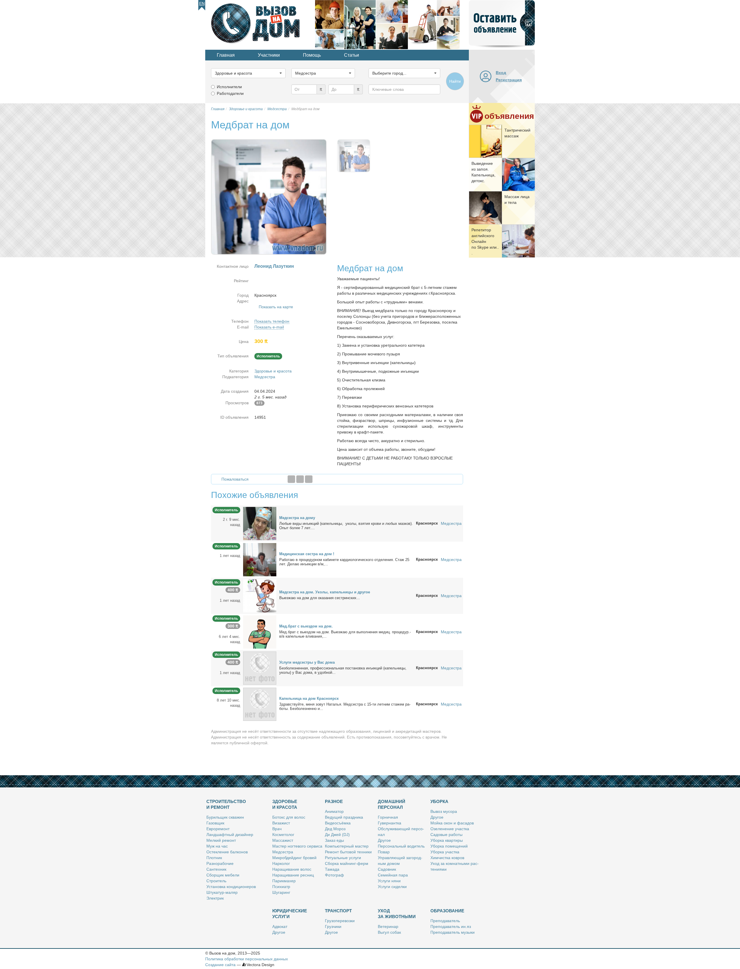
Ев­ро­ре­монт (218, 828)
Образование (447, 910)
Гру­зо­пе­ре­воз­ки (340, 920)
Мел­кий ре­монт (221, 840)
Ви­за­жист (281, 823)
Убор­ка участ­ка (444, 852)
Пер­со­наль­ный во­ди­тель (401, 846)
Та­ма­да (332, 869)
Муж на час (217, 846)
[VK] (308, 479)
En (202, 3)
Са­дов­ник (387, 869)
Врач (277, 828)
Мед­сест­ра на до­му (297, 518)
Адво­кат (279, 926)
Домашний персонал (391, 804)
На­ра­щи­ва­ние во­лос (291, 869)
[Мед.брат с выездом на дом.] (259, 631)
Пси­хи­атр (281, 886)
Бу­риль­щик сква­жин (225, 817)
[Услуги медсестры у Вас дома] (259, 667)
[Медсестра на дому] (259, 523)
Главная (226, 55)
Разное (334, 801)
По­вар (384, 852)
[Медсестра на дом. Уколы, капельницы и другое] (259, 595)
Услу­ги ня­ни (389, 880)
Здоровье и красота (273, 371)
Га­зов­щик (215, 823)
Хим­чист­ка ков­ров (447, 857)
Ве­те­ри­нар (388, 926)
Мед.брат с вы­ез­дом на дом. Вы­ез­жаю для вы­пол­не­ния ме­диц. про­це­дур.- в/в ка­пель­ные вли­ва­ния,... (345, 634)
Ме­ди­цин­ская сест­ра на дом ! (306, 554)
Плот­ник (214, 857)
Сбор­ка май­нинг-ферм (346, 863)
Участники (269, 55)
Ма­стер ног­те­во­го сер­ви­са (297, 846)
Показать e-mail (269, 327)
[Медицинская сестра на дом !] (259, 559)
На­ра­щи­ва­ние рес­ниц (293, 875)
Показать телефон (271, 321)
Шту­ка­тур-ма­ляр (222, 892)
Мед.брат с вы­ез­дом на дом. (306, 626)
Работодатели (230, 93)
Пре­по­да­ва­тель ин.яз (450, 926)
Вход (501, 72)
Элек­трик (215, 898)
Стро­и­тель (216, 880)
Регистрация (509, 79)
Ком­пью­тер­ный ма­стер (347, 846)
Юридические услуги (289, 913)
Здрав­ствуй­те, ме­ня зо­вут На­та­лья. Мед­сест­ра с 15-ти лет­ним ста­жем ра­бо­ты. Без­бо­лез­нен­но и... (344, 706)
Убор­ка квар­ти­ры (446, 840)
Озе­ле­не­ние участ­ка (449, 828)
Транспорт (338, 910)
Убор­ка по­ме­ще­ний (449, 846)
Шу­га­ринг (281, 892)
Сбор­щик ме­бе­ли (222, 875)
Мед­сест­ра (282, 852)
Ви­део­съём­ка (338, 823)
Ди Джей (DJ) (337, 834)
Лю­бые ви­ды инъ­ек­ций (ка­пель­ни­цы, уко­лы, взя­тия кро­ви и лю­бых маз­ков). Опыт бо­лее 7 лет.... (346, 525)
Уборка (439, 801)
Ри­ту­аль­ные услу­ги (343, 857)
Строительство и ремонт (226, 804)
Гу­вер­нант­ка (389, 823)
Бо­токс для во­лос (288, 817)
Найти (455, 81)
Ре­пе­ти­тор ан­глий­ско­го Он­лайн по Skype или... (485, 241)
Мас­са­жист (282, 840)
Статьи (351, 55)
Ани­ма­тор (334, 811)
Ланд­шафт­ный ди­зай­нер (229, 834)
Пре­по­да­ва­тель (445, 920)
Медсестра (264, 376)
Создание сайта (220, 964)
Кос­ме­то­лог (283, 834)
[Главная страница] (260, 24)
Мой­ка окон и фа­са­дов (452, 823)
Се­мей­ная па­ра (393, 875)
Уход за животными (397, 913)
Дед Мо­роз (335, 828)
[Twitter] (300, 479)
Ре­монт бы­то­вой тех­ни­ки (348, 852)
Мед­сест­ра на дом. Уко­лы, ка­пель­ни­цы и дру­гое (324, 592)
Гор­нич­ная (388, 817)
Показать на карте (276, 306)
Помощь (312, 55)
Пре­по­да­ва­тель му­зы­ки (452, 932)
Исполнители (229, 86)
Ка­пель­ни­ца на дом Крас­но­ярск (309, 698)
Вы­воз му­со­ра (443, 811)
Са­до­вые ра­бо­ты (446, 834)
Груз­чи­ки (333, 926)
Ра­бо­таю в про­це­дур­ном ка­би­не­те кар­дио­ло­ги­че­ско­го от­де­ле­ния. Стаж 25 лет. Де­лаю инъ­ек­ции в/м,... (344, 562)
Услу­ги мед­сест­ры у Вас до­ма (307, 662)
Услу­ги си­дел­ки (392, 886)
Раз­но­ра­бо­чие (220, 863)
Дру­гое (384, 840)
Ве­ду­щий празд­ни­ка (344, 817)
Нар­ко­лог (281, 863)
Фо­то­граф (334, 875)
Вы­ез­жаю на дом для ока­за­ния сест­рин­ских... (319, 598)
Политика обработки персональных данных (246, 959)
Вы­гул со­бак (389, 932)
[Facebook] (291, 479)
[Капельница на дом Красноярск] (259, 704)
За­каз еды (334, 840)
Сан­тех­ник (216, 869)
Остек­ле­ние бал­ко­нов (227, 852)
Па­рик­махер (284, 880)
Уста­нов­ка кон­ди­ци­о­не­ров (231, 886)
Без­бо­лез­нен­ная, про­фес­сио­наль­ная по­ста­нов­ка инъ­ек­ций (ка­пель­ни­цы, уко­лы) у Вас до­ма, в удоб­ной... (342, 670)
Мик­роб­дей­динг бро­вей (294, 857)
